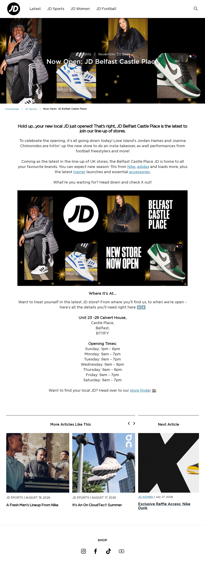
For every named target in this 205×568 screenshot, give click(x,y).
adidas (143, 167)
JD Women (80, 9)
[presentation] (129, 423)
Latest (35, 9)
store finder (140, 390)
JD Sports (55, 9)
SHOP (102, 540)
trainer (79, 172)
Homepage (12, 109)
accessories (139, 172)
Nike (131, 167)
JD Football (106, 9)
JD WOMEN (145, 497)
